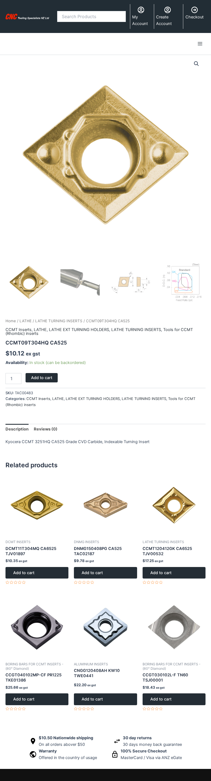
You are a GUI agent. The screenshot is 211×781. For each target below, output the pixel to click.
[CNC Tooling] (27, 16)
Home (10, 321)
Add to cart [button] (23, 572)
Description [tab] (17, 429)
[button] (196, 64)
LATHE (26, 321)
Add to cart (41, 377)
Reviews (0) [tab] (45, 429)
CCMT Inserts (18, 329)
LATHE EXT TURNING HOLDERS (79, 329)
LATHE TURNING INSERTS (58, 321)
